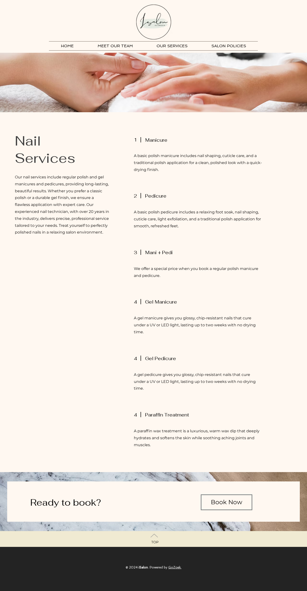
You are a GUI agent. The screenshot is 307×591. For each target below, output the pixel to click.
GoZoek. (175, 567)
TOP (155, 542)
